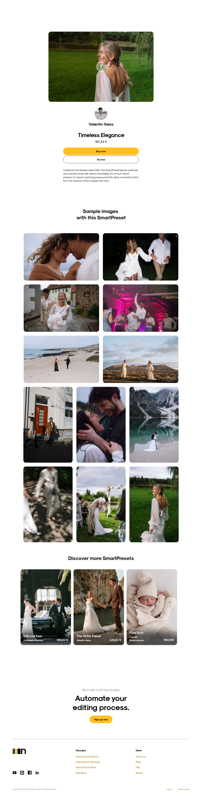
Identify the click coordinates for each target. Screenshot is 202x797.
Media (139, 772)
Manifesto (81, 772)
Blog (138, 761)
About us (141, 756)
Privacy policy (183, 789)
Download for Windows (88, 761)
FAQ (138, 767)
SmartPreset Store (86, 767)
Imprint (169, 789)
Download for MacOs (87, 756)
